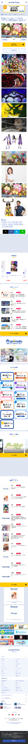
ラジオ (3, 663)
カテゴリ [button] (3, 656)
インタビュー (4, 224)
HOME (3, 659)
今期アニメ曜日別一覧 (20, 680)
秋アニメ (3, 685)
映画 (16, 666)
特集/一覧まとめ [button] (4, 678)
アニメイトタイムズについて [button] (6, 695)
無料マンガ (18, 675)
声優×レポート (4, 692)
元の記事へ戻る (14, 50)
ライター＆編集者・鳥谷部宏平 (7, 226)
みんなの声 (18, 663)
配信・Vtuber (18, 673)
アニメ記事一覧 (4, 687)
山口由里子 (10, 224)
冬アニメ (17, 685)
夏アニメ (17, 683)
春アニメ (3, 683)
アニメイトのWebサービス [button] (6, 698)
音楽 (2, 670)
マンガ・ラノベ (4, 668)
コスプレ (17, 670)
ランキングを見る (14, 333)
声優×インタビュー (19, 690)
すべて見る (14, 584)
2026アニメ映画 (15, 222)
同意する (14, 740)
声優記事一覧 (18, 687)
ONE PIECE (4, 222)
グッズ (3, 666)
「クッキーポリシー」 (7, 737)
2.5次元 (3, 673)
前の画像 (5, 39)
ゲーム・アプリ (18, 668)
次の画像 (22, 39)
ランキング (18, 659)
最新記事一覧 (4, 680)
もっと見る (14, 455)
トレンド (3, 675)
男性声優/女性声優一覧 (6, 690)
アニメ (9, 222)
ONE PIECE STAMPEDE (18, 224)
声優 (20, 222)
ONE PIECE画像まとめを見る (14, 44)
